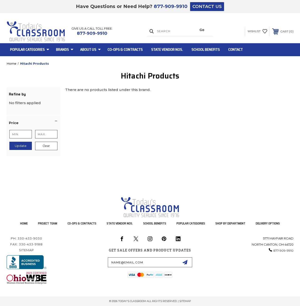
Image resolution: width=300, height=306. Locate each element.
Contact (235, 49)
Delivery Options (268, 223)
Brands (62, 49)
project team (47, 223)
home (24, 223)
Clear (46, 145)
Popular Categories (27, 49)
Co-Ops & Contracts (125, 49)
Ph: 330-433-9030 (26, 238)
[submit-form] (185, 262)
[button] (33, 123)
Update (20, 146)
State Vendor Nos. (167, 49)
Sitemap (26, 250)
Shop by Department (230, 223)
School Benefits (205, 49)
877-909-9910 (171, 6)
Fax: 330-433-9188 (26, 244)
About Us (88, 49)
